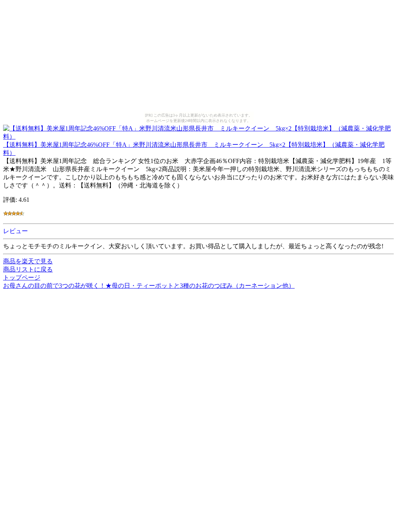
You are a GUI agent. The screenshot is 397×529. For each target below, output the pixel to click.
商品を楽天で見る (28, 261)
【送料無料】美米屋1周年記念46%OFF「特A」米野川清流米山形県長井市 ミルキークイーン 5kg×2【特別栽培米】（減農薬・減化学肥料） (194, 148)
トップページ (21, 277)
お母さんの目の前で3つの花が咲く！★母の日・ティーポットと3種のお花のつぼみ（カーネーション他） (149, 285)
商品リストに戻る (28, 269)
